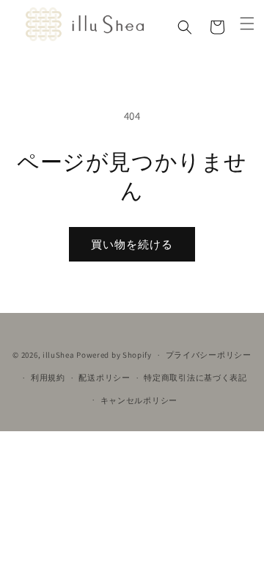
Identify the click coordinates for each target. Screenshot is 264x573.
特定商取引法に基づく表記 (195, 377)
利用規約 (48, 377)
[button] (185, 27)
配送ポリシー (104, 377)
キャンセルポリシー (138, 400)
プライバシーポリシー (209, 355)
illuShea (59, 355)
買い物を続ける (132, 244)
